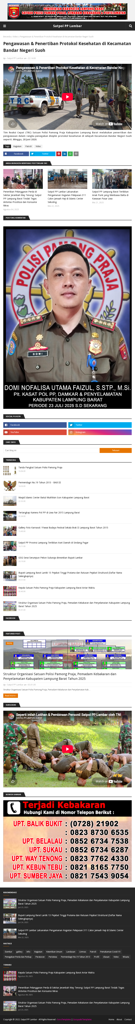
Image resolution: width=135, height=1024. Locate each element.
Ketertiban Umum (54, 952)
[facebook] (35, 425)
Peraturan (40, 957)
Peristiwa (53, 957)
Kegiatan (17, 146)
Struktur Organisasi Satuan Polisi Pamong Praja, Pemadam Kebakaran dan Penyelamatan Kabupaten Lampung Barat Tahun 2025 (74, 604)
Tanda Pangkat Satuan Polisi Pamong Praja (40, 467)
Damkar (8, 952)
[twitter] (100, 425)
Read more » (10, 696)
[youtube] (35, 432)
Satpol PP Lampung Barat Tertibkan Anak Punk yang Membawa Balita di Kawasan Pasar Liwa (110, 195)
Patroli (29, 146)
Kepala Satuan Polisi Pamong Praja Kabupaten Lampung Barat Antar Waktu (56, 587)
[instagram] (100, 432)
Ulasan (106, 957)
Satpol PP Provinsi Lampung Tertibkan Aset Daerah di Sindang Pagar (53, 542)
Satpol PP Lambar (67, 26)
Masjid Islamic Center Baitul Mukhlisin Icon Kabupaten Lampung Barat (53, 497)
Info (28, 952)
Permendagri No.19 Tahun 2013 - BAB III (39, 482)
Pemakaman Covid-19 (110, 952)
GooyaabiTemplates (82, 1019)
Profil (96, 957)
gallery (19, 952)
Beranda (7, 37)
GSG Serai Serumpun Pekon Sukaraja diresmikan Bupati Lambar (50, 557)
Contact (128, 1019)
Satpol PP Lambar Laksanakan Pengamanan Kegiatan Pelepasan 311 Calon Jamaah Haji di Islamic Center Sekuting (67, 196)
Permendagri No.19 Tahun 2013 (75, 957)
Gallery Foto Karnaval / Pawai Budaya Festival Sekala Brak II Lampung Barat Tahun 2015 (63, 527)
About (119, 1019)
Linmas (82, 952)
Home (111, 1019)
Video (15, 37)
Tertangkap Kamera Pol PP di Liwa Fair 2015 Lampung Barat (49, 512)
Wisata (126, 957)
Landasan (70, 952)
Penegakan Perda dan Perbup (18, 957)
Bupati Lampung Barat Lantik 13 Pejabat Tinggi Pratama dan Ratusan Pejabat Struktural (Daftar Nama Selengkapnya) (70, 574)
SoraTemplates (64, 1019)
